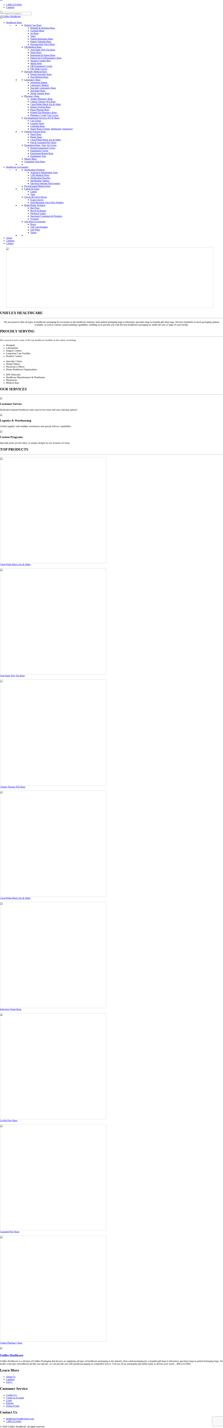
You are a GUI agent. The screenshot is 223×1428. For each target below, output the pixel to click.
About (9, 238)
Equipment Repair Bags (41, 153)
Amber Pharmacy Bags (41, 99)
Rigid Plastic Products (34, 205)
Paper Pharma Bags (39, 109)
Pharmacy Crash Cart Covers (44, 115)
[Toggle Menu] (1, 0)
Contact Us (11, 1395)
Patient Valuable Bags (40, 41)
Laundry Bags (37, 123)
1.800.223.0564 (13, 1421)
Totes (32, 36)
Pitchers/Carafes (38, 213)
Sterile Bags (36, 63)
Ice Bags (34, 33)
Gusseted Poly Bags (9, 1231)
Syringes (34, 219)
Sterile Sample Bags (40, 93)
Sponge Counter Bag (40, 60)
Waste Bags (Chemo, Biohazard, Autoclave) (51, 129)
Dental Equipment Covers (42, 148)
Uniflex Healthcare (11, 1355)
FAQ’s (9, 1382)
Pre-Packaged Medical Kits (37, 186)
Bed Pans (34, 208)
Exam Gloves (36, 199)
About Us (10, 1376)
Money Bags (30, 159)
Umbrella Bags (37, 126)
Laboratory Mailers (39, 85)
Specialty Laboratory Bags (43, 88)
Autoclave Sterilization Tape (43, 172)
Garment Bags (37, 30)
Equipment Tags (38, 156)
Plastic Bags (36, 137)
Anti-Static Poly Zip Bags (42, 49)
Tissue (33, 232)
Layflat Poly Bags (8, 1120)
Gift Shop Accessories (35, 221)
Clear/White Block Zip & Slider (45, 104)
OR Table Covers (38, 69)
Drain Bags (35, 52)
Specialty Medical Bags (35, 71)
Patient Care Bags (32, 25)
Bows (33, 224)
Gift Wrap (35, 229)
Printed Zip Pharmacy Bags (43, 112)
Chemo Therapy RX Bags (43, 101)
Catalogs (10, 7)
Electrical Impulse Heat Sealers (45, 183)
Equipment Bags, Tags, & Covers (40, 145)
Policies (10, 1403)
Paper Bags (35, 134)
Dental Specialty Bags (41, 74)
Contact (10, 243)
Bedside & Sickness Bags (42, 28)
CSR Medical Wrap (39, 175)
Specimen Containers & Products (46, 216)
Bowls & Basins (38, 210)
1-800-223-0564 (14, 4)
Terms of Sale (12, 1406)
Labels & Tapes (31, 189)
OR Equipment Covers (41, 66)
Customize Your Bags (34, 161)
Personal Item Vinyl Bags (42, 44)
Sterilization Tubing (39, 180)
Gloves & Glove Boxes (35, 197)
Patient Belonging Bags (41, 39)
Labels (33, 191)
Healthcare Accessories (17, 167)
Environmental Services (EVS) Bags (41, 118)
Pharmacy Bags (31, 96)
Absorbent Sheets (38, 82)
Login (9, 1400)
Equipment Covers (39, 150)
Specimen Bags (37, 90)
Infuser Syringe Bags (40, 107)
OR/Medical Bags (33, 47)
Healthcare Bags (14, 22)
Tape (32, 194)
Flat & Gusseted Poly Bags (43, 142)
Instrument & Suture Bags (42, 55)
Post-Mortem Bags (39, 77)
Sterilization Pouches (40, 178)
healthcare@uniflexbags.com (20, 1418)
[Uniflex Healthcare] (10, 16)
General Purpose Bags (35, 131)
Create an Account (15, 1397)
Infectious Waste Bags (10, 1009)
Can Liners (35, 120)
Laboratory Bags (32, 79)
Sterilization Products (34, 169)
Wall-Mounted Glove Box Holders (47, 202)
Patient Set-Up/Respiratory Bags (45, 58)
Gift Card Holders (39, 227)
